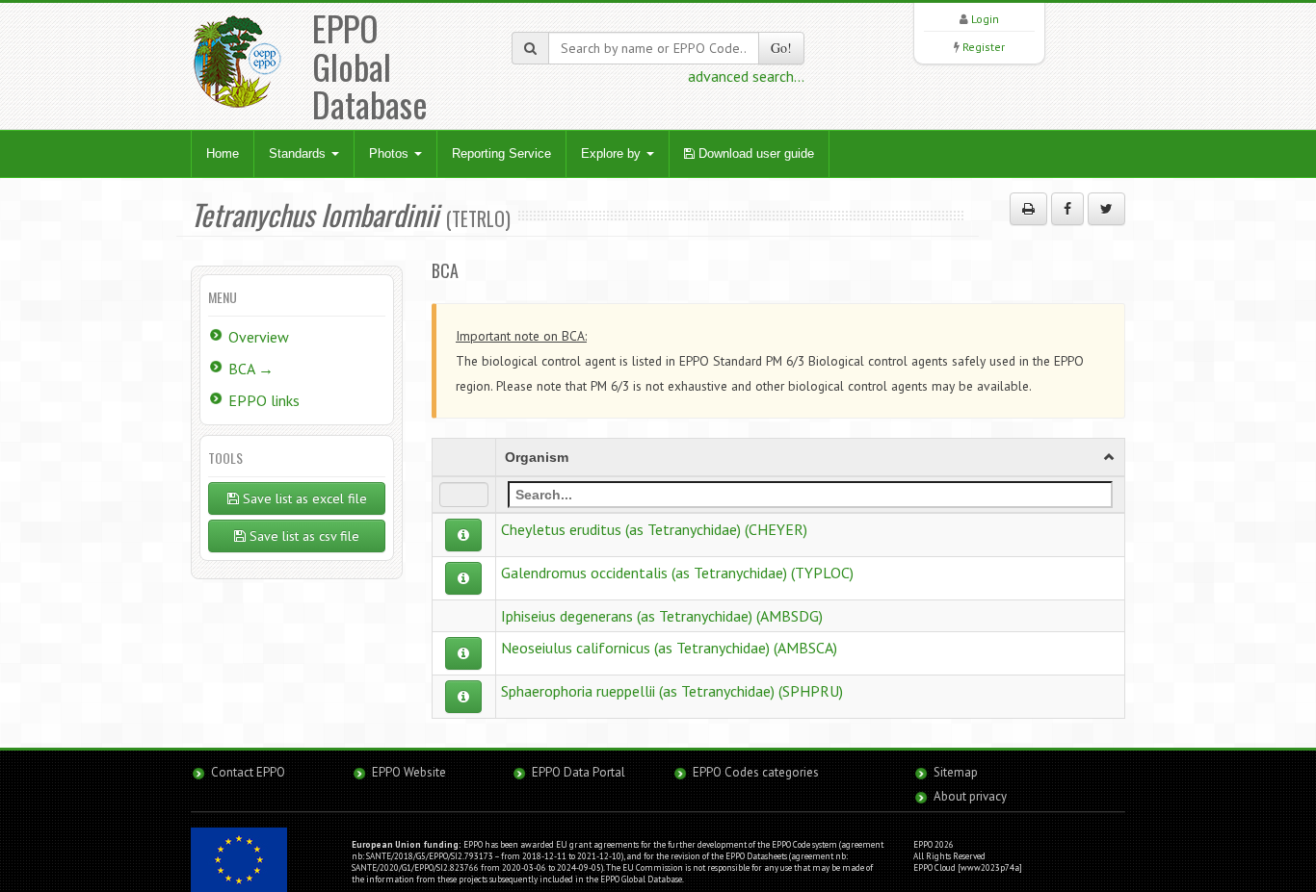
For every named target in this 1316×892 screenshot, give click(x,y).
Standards (299, 153)
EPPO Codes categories (756, 772)
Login (985, 19)
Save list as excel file (303, 498)
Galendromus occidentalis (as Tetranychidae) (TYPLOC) (677, 572)
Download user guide (754, 153)
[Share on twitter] (1106, 208)
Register (983, 46)
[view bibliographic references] (463, 535)
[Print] (1028, 208)
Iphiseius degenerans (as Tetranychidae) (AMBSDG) (662, 615)
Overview (258, 336)
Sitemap (956, 772)
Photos (390, 153)
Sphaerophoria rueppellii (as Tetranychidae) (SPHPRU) (672, 691)
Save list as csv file (302, 536)
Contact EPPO (248, 772)
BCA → (251, 368)
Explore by (613, 153)
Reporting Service (501, 153)
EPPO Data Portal (578, 772)
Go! (781, 47)
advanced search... (746, 76)
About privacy (970, 796)
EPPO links (264, 400)
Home (222, 153)
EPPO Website (409, 772)
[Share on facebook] (1067, 208)
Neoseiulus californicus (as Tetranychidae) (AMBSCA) (669, 647)
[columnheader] (809, 457)
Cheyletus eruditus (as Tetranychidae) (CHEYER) (654, 529)
